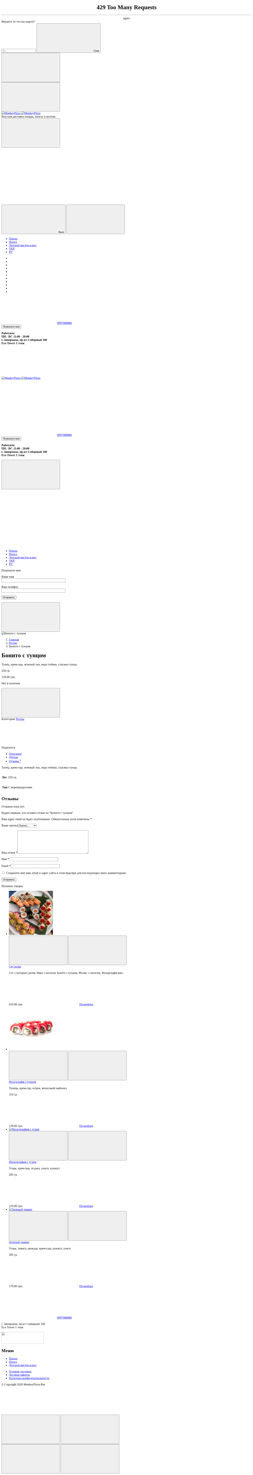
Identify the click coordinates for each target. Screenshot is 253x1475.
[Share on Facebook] (43, 747)
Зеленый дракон (19, 1242)
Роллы (13, 643)
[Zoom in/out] (90, 1429)
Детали (13, 757)
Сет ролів (15, 966)
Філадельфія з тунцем (22, 1081)
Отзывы (15, 761)
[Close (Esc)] (30, 1429)
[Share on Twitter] (99, 747)
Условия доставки (20, 1371)
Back (61, 232)
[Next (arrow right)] (90, 1459)
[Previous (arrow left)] (30, 1459)
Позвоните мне (11, 326)
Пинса (13, 1361)
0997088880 (64, 323)
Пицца (13, 1358)
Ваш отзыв (9, 852)
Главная (14, 639)
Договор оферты (19, 1374)
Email (6, 865)
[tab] (130, 754)
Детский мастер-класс (23, 1365)
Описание (15, 753)
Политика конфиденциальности (29, 1378)
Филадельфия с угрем (22, 1162)
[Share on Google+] (154, 747)
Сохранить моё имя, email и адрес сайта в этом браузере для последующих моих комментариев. (66, 873)
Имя (5, 859)
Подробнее (86, 1004)
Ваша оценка (9, 825)
